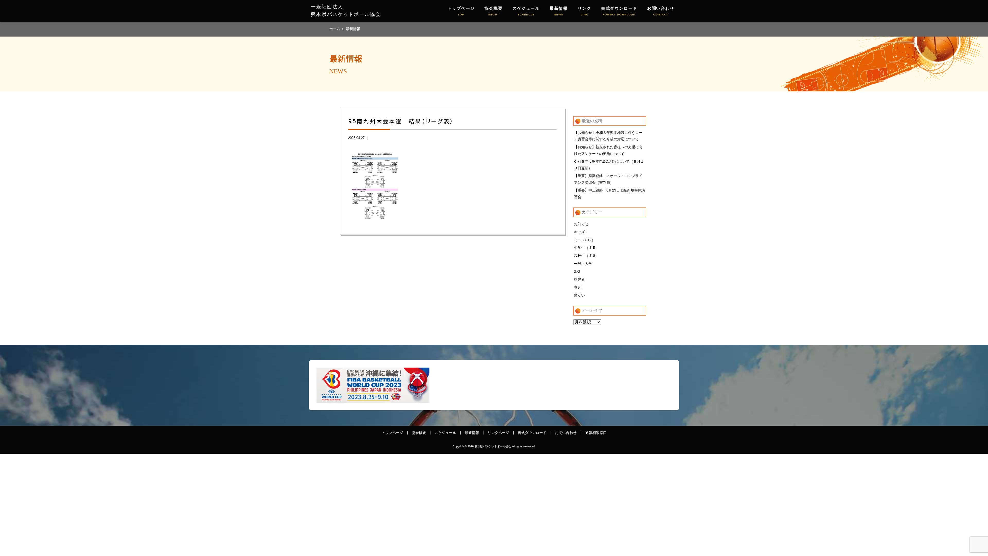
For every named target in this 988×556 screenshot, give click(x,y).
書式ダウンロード (619, 11)
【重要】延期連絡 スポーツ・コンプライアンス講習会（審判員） (608, 179)
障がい (579, 295)
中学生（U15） (586, 248)
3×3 (577, 272)
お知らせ (581, 224)
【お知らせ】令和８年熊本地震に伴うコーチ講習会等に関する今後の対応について (608, 136)
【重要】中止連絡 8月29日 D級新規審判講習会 (609, 193)
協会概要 (493, 11)
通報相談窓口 (596, 433)
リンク (584, 11)
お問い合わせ (660, 11)
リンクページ (498, 433)
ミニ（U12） (584, 240)
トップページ (461, 11)
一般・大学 (583, 264)
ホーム (335, 29)
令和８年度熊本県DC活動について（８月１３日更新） (609, 164)
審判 (577, 287)
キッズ (579, 232)
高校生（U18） (586, 256)
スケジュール (526, 11)
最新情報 (559, 11)
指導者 (579, 279)
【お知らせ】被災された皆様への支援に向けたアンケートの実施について (608, 150)
